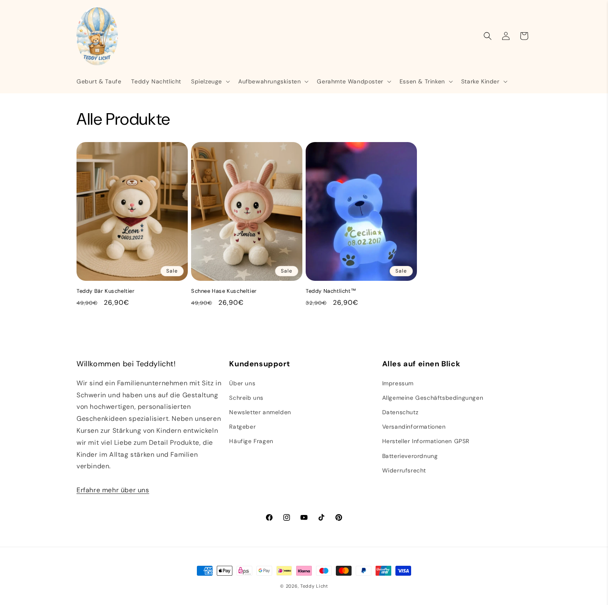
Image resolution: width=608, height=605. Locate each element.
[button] (209, 81)
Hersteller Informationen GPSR (425, 441)
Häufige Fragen (251, 441)
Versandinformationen (414, 426)
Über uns (242, 383)
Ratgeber (242, 426)
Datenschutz (400, 412)
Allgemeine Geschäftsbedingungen (433, 397)
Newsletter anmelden (260, 412)
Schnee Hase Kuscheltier (224, 291)
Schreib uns (246, 397)
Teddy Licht (314, 586)
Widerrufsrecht (404, 470)
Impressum (398, 383)
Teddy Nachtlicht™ (331, 291)
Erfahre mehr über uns (113, 490)
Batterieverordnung (410, 456)
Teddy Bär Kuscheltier (106, 291)
